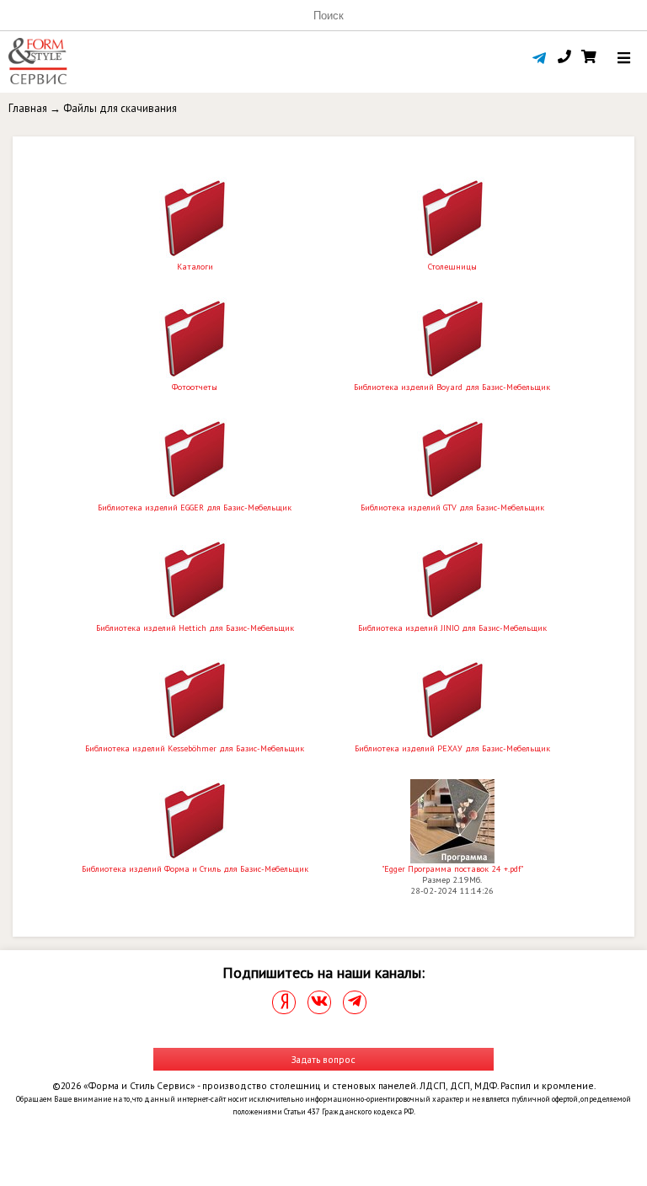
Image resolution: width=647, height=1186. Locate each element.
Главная (27, 108)
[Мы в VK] (319, 1002)
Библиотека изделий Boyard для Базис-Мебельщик (452, 387)
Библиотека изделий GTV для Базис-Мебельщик (452, 507)
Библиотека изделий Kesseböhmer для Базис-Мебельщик (194, 748)
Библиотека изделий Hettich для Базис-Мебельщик (195, 627)
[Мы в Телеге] (354, 1002)
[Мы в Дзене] (284, 1002)
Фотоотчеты (194, 387)
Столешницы (452, 266)
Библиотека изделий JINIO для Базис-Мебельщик (452, 627)
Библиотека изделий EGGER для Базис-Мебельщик (194, 507)
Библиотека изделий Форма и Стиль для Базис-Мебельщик (195, 868)
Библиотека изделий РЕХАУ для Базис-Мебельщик (452, 748)
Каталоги (195, 266)
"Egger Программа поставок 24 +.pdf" (452, 868)
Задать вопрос (323, 1059)
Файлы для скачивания (120, 108)
